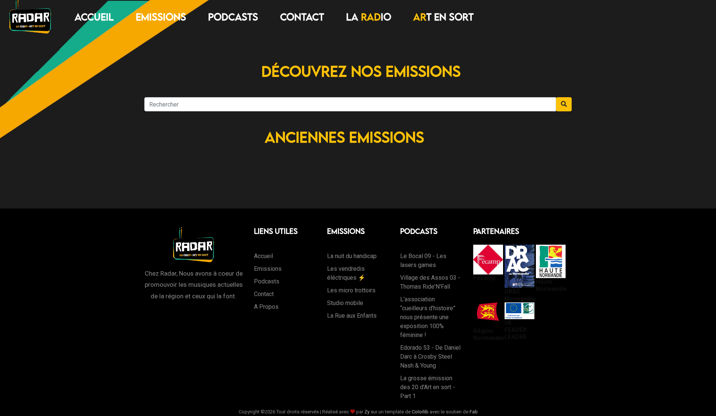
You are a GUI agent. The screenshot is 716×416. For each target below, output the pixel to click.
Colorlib (420, 412)
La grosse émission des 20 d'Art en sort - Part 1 (427, 387)
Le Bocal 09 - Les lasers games (423, 261)
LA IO (368, 17)
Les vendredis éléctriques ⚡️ (346, 273)
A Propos (266, 306)
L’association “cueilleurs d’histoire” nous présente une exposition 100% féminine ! (427, 317)
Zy (367, 412)
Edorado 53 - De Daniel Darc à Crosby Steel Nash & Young (430, 356)
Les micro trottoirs (351, 290)
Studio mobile (345, 303)
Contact (302, 17)
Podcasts (233, 17)
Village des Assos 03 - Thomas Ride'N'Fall (430, 282)
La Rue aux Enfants (352, 315)
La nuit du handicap (352, 256)
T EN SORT (443, 17)
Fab (474, 412)
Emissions (161, 17)
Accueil (94, 17)
